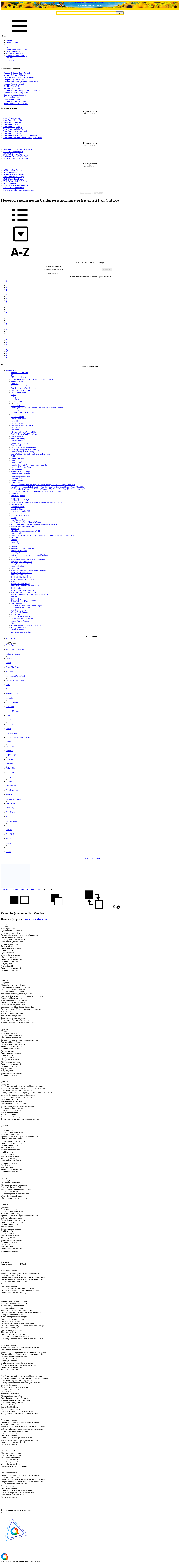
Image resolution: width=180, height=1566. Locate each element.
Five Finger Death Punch (15, 676)
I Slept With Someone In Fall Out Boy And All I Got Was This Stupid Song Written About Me (47, 487)
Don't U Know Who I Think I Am (24, 434)
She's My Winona (17, 553)
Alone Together (17, 381)
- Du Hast (12, 88)
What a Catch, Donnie (19, 612)
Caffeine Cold (16, 401)
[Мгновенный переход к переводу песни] (20, 242)
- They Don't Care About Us (22, 90)
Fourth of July (16, 445)
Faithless (9, 751)
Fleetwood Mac (12, 693)
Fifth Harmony (11, 812)
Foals (8, 715)
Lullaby (14, 518)
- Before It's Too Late (18, 190)
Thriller (14, 597)
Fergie (8, 689)
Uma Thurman (16, 603)
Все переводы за (91, 193)
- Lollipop (10, 172)
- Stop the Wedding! (13, 177)
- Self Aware (14, 79)
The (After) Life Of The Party (22, 579)
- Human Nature (17, 101)
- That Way (12, 154)
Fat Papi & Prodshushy (15, 680)
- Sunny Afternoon (20, 135)
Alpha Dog (15, 384)
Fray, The (9, 724)
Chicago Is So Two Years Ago (22, 412)
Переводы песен (17, 889)
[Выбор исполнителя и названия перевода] (20, 223)
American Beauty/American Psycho (25, 388)
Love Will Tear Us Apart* (21, 515)
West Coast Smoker (18, 610)
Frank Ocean (11, 645)
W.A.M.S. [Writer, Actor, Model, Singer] (26, 606)
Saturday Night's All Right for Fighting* (26, 548)
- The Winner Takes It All (16, 104)
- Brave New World (15, 158)
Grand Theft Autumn (19, 458)
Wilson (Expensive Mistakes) (22, 619)
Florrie (8, 838)
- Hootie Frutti (13, 188)
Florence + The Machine (15, 649)
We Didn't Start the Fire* (20, 608)
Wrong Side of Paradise (20, 621)
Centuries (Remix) (18, 406)
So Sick (14, 557)
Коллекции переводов (15, 53)
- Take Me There (13, 86)
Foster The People (13, 667)
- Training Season (15, 95)
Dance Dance (16, 421)
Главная (9, 40)
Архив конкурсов (13, 51)
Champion (15, 410)
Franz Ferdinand (12, 702)
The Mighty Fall (17, 581)
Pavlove (14, 540)
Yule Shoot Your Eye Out (20, 632)
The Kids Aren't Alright (20, 575)
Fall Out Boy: (11, 370)
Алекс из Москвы (36, 919)
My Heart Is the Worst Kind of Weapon (26, 522)
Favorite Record (17, 441)
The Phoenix (16, 588)
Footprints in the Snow (19, 443)
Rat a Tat (14, 542)
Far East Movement (13, 799)
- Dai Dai (17, 73)
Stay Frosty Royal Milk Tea (21, 562)
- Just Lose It (12, 97)
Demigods (15, 430)
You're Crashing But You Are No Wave (26, 625)
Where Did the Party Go (20, 617)
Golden (14, 456)
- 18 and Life (12, 120)
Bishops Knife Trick (18, 397)
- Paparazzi (13, 99)
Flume (8, 843)
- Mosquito (9, 183)
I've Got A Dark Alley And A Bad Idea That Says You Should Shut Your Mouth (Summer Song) (48, 489)
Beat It (13, 395)
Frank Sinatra (11, 638)
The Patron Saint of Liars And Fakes (25, 586)
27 (12, 375)
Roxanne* (15, 544)
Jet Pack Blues (16, 504)
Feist (8, 685)
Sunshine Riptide (17, 566)
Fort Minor (10, 707)
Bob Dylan (15, 399)
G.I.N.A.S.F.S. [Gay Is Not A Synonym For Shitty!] (31, 454)
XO (12, 623)
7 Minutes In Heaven (19, 377)
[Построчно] (56, 908)
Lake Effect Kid (17, 509)
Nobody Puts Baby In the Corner (23, 526)
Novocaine (15, 529)
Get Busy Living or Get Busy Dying (25, 450)
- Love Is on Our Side (16, 131)
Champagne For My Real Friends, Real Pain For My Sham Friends (37, 408)
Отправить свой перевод (16, 56)
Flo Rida (9, 698)
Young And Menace (18, 627)
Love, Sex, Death (17, 513)
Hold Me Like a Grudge (20, 471)
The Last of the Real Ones (21, 577)
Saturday (14, 546)
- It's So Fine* (15, 156)
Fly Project (10, 759)
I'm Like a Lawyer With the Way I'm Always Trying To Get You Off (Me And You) (43, 485)
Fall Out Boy (36, 889)
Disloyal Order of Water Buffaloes (24, 432)
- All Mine (22, 138)
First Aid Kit (11, 834)
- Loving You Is (13, 152)
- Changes (12, 124)
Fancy (8, 729)
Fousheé (9, 781)
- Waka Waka (21, 82)
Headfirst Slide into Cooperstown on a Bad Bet (29, 465)
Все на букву (92, 858)
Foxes (8, 852)
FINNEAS (10, 773)
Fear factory (10, 803)
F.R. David (10, 746)
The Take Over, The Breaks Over (24, 592)
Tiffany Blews (16, 599)
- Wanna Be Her (12, 118)
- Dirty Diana (16, 93)
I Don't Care (15, 482)
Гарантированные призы (16, 49)
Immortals (14, 493)
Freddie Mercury (12, 711)
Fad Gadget (10, 794)
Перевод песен (12, 42)
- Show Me (12, 133)
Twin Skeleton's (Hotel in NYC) (23, 601)
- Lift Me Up (13, 129)
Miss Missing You (18, 520)
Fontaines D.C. (12, 671)
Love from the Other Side (21, 511)
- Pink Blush (13, 179)
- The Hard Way (19, 77)
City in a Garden (17, 417)
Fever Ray (10, 808)
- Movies (13, 174)
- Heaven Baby (19, 149)
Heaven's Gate (16, 469)
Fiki (7, 816)
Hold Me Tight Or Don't (20, 474)
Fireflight (9, 825)
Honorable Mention (18, 478)
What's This (15, 614)
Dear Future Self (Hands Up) (22, 425)
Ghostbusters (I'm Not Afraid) (22, 452)
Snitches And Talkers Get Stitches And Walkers (29, 555)
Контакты (10, 60)
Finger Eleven (11, 821)
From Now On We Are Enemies (23, 447)
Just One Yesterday (18, 507)
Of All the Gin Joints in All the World (25, 531)
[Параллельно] (19, 908)
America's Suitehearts (19, 386)
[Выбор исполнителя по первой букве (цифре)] (20, 260)
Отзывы (9, 58)
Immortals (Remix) (18, 496)
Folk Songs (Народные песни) (18, 737)
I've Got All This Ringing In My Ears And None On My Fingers (36, 491)
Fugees (8, 742)
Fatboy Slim (10, 768)
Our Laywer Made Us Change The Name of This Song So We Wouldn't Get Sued (42, 535)
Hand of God (16, 463)
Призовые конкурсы (14, 47)
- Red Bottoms (12, 170)
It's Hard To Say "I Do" (20, 500)
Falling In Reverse (13, 654)
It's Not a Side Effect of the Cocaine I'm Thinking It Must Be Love (36, 502)
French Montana (12, 790)
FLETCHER (11, 755)
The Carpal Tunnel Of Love (21, 573)
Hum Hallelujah (17, 480)
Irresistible (15, 498)
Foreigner (9, 764)
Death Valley (16, 428)
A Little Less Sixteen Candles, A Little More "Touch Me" (33, 379)
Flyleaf (8, 777)
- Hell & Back (15, 181)
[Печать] (114, 908)
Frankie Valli (11, 786)
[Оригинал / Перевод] (93, 908)
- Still (16, 185)
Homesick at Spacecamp (20, 476)
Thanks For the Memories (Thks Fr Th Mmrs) (28, 570)
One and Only (16, 533)
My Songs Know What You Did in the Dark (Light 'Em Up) (34, 524)
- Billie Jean (15, 75)
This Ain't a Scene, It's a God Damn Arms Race (29, 595)
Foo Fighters (11, 720)
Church (14, 414)
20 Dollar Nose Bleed (19, 373)
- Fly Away (12, 127)
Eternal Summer (17, 436)
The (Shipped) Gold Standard (22, 590)
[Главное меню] (19, 34)
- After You (12, 122)
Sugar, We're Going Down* (21, 564)
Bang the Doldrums (18, 392)
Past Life (14, 537)
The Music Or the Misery (20, 584)
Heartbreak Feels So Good (21, 467)
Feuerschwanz (11, 733)
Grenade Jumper (17, 460)
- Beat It (14, 84)
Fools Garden (11, 847)
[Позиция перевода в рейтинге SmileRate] (118, 908)
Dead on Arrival (17, 423)
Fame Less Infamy (18, 439)
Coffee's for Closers (18, 419)
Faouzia (9, 658)
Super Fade (15, 568)
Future (8, 663)
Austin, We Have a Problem (21, 390)
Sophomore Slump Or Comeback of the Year (28, 559)
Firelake (9, 830)
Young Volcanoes (17, 630)
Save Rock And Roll (19, 551)
